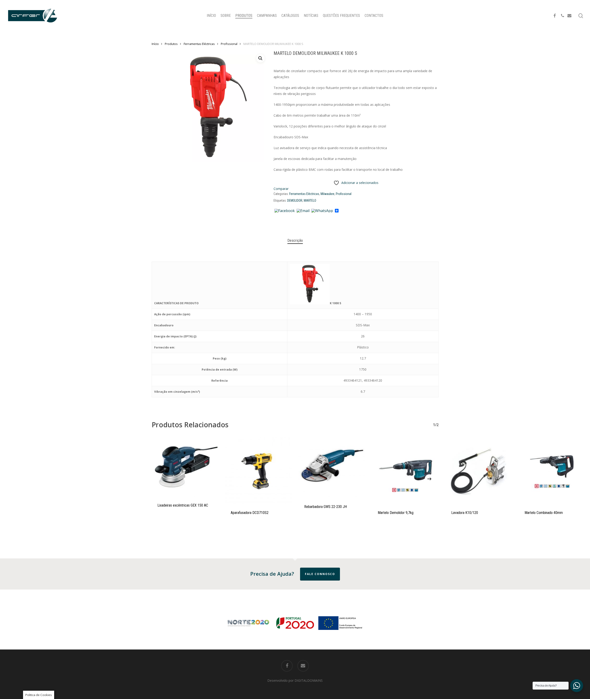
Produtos (171, 44)
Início (155, 44)
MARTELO (310, 200)
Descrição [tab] (295, 240)
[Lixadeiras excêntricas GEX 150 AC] (185, 467)
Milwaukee (327, 194)
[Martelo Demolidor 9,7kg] (405, 470)
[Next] (429, 479)
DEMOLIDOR (294, 200)
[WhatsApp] (322, 211)
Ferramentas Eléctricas (199, 44)
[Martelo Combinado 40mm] (552, 470)
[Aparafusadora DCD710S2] (258, 470)
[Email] (303, 211)
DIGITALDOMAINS (309, 680)
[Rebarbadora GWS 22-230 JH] (331, 467)
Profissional (229, 44)
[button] (260, 58)
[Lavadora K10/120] (478, 470)
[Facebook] (285, 211)
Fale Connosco (320, 574)
